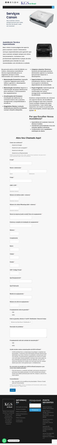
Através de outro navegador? (19, 147)
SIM (13, 312)
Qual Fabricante (14, 285)
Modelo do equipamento (17, 293)
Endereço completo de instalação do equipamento (24, 222)
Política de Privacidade (21, 411)
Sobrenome (32, 173)
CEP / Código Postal (16, 270)
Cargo (12, 177)
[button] (4, 440)
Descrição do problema (17, 326)
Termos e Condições (21, 409)
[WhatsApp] (15, 2)
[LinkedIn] (6, 2)
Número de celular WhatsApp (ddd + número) (23, 204)
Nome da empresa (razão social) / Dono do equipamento (26, 214)
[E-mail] (17, 2)
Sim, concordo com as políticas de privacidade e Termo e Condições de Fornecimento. (29, 382)
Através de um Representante (20, 153)
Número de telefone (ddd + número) (20, 195)
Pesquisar (35, 400)
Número (12, 230)
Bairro (11, 246)
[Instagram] (10, 2)
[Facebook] (8, 2)
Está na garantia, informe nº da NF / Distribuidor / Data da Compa (28, 318)
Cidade (12, 254)
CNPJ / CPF (13, 185)
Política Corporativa (20, 417)
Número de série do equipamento (19, 301)
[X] (13, 2)
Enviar (12, 390)
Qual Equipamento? (15, 278)
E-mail (12, 159)
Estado (12, 262)
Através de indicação (17, 150)
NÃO (13, 315)
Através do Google (17, 145)
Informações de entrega (21, 407)
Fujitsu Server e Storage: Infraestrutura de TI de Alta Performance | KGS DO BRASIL (48, 414)
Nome (11, 173)
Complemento (14, 238)
